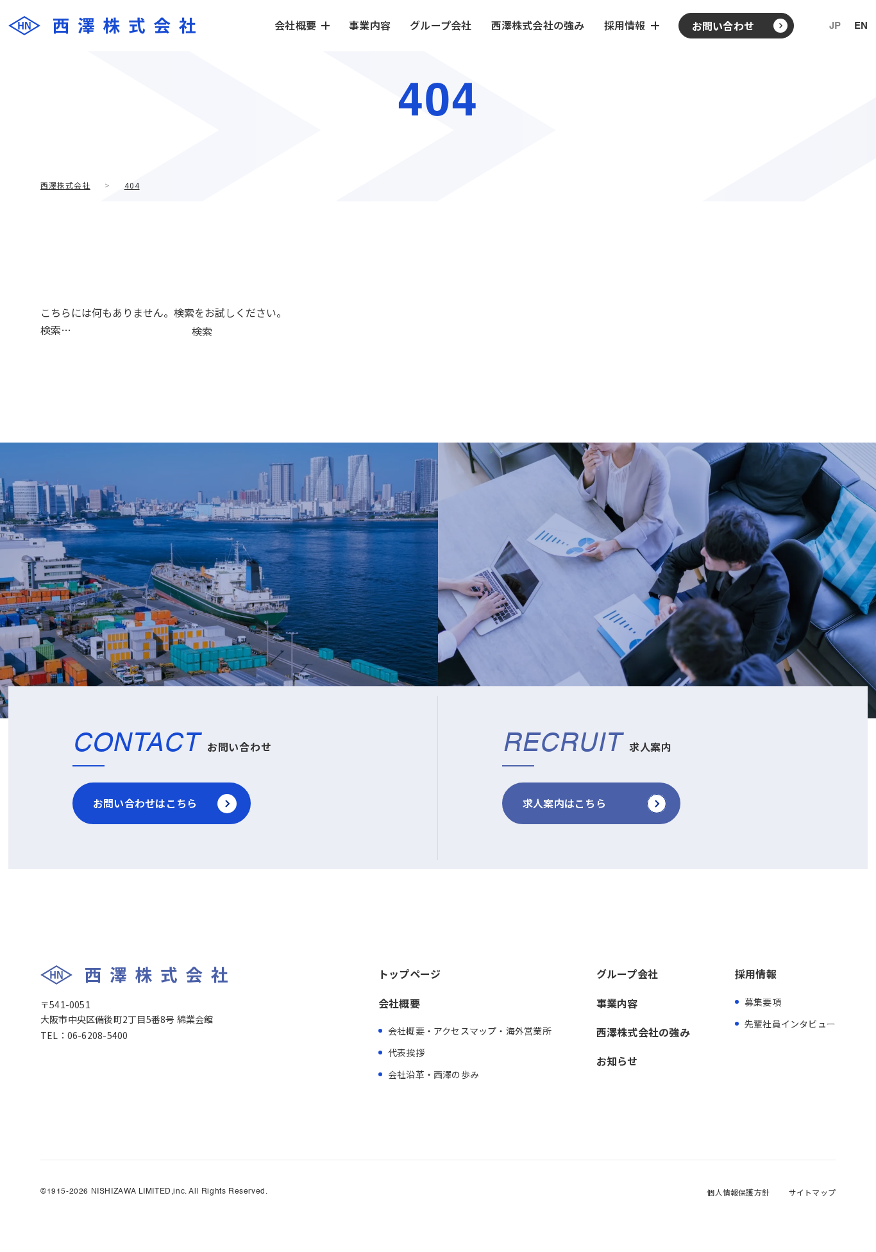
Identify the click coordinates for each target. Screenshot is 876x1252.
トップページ (409, 973)
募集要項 (763, 1001)
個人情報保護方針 (738, 1192)
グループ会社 (440, 25)
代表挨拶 (406, 1052)
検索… (55, 329)
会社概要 (399, 1003)
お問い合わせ (723, 25)
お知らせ (617, 1061)
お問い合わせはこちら (145, 803)
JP (835, 26)
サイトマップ (812, 1192)
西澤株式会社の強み (538, 25)
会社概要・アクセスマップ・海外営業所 (470, 1030)
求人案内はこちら (564, 803)
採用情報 (756, 973)
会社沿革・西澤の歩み (433, 1074)
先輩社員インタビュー (790, 1023)
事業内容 (370, 25)
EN (861, 26)
